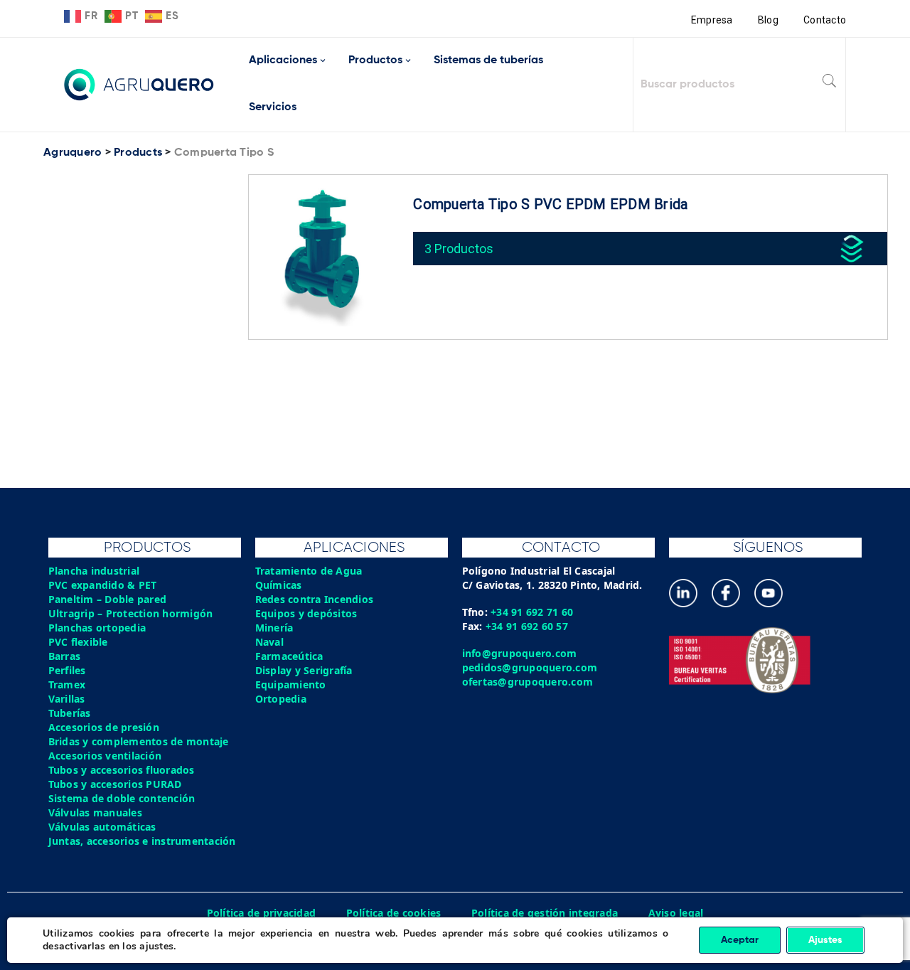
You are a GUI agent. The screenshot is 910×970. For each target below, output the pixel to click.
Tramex (67, 684)
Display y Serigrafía (304, 670)
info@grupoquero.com (519, 653)
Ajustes (825, 940)
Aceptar (740, 940)
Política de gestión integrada (544, 913)
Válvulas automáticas (102, 826)
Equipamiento (290, 684)
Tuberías (69, 713)
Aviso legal (676, 913)
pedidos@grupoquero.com (530, 667)
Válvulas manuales (95, 812)
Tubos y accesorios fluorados (121, 770)
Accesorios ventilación (105, 755)
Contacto (824, 20)
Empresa (712, 20)
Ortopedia (280, 698)
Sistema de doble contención (122, 798)
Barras (64, 656)
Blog (768, 20)
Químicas (278, 585)
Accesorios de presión (103, 727)
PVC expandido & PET (102, 585)
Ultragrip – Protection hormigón (130, 613)
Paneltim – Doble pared (107, 599)
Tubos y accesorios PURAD (115, 784)
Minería (274, 627)
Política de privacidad (261, 913)
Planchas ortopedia (97, 627)
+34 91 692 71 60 (532, 612)
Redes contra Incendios (314, 599)
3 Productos (458, 248)
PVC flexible (78, 642)
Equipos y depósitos (306, 613)
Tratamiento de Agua (309, 570)
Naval (269, 642)
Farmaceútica (289, 656)
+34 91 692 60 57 (527, 626)
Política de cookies (393, 913)
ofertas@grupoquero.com (528, 681)
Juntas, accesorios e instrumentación (142, 841)
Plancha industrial (94, 570)
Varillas (66, 698)
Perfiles (67, 670)
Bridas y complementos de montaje (138, 741)
